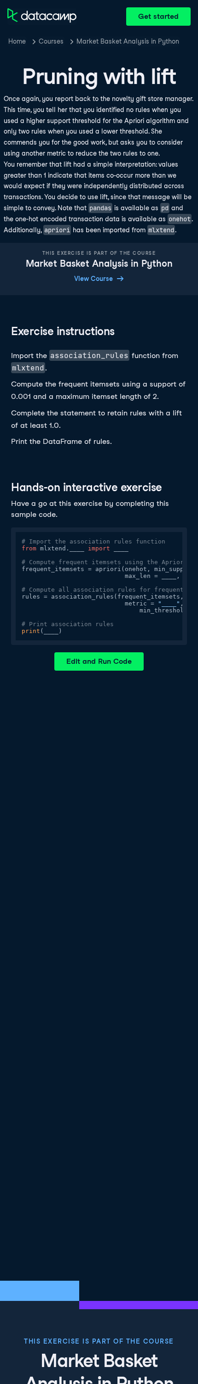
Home (17, 41)
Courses (51, 41)
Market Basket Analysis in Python (127, 41)
